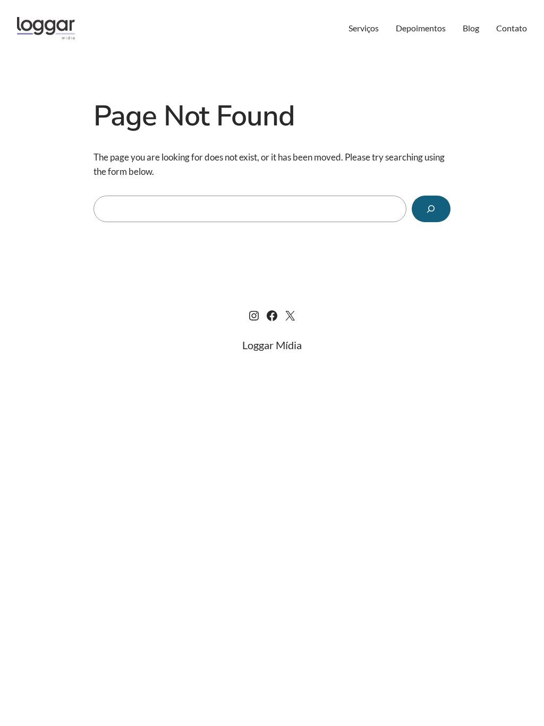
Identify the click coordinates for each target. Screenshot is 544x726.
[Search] (431, 209)
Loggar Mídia (272, 345)
